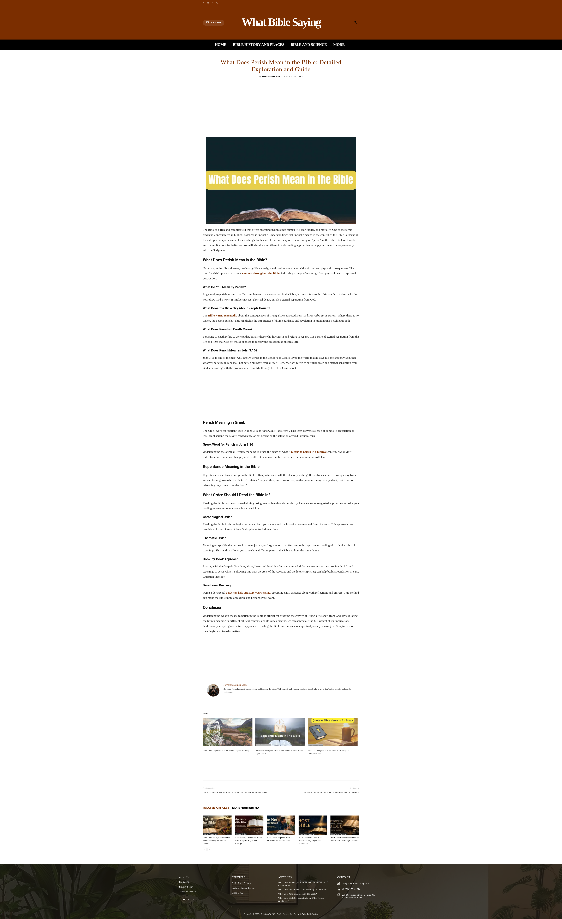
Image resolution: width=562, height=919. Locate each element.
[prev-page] (205, 849)
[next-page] (209, 849)
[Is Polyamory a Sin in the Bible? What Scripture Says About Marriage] (249, 825)
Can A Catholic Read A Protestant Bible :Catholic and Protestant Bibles (235, 792)
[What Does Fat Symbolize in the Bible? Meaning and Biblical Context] (217, 825)
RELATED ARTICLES (216, 808)
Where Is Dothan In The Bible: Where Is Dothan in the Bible (331, 792)
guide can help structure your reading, (248, 592)
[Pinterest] (212, 3)
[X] (216, 3)
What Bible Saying (310, 914)
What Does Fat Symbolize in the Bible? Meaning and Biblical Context (216, 841)
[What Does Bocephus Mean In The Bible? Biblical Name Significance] (280, 732)
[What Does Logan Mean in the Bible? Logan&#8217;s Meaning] (227, 732)
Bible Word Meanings (275, 834)
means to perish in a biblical (309, 451)
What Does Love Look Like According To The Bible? (302, 889)
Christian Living (241, 834)
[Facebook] (203, 3)
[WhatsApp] (291, 83)
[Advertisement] (281, 114)
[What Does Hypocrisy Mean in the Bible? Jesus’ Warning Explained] (344, 825)
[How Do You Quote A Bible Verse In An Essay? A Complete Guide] (333, 732)
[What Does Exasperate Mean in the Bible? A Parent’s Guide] (281, 825)
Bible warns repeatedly (222, 315)
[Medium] (207, 3)
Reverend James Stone (271, 76)
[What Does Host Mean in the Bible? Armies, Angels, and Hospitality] (313, 825)
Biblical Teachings (210, 834)
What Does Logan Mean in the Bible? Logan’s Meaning (226, 750)
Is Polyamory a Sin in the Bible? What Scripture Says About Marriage (248, 841)
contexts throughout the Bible (261, 273)
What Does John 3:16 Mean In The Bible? (297, 894)
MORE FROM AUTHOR (246, 808)
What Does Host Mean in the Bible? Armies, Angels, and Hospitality (310, 841)
